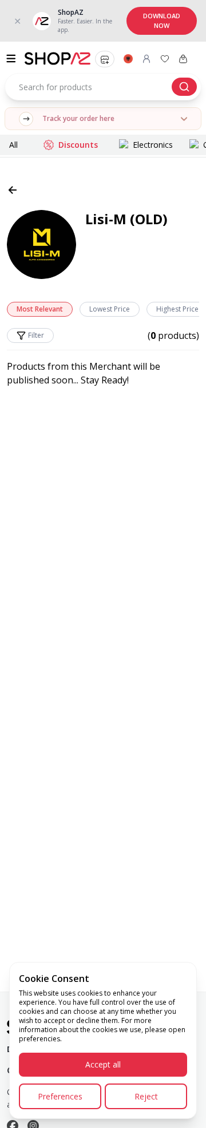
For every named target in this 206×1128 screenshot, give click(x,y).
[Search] (184, 87)
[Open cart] (183, 58)
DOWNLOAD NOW (161, 20)
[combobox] (103, 86)
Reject (146, 1096)
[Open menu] (12, 58)
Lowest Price (109, 309)
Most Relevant (40, 309)
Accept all (103, 1064)
